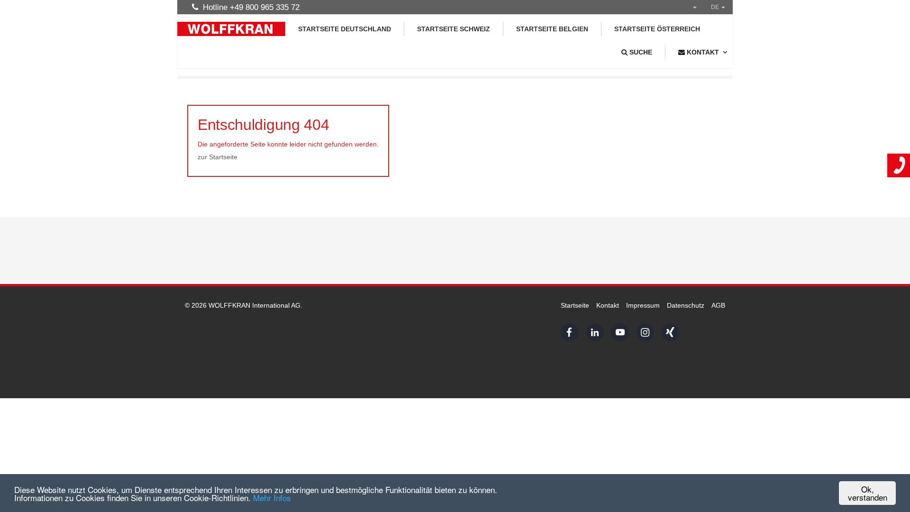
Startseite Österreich (657, 29)
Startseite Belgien (552, 29)
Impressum (643, 305)
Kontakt (607, 305)
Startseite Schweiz (453, 29)
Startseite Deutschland (344, 29)
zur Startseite (217, 157)
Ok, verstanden (867, 493)
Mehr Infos (272, 497)
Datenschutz (685, 305)
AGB (718, 305)
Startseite (575, 305)
